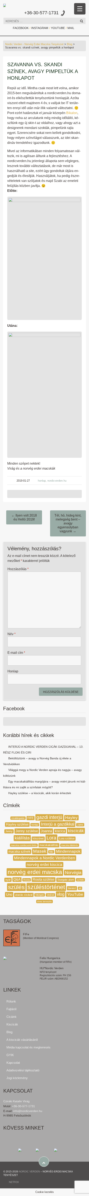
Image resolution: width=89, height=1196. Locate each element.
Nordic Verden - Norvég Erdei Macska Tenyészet (34, 44)
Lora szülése (67, 838)
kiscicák (76, 830)
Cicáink (11, 1016)
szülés (16, 887)
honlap (42, 480)
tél (80, 888)
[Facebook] (26, 1149)
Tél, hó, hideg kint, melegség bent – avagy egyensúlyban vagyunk (67, 523)
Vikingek (39, 895)
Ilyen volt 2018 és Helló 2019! (24, 517)
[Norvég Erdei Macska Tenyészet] (4, 5)
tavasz (72, 888)
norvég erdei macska (35, 872)
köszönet (38, 838)
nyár (8, 879)
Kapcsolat (13, 1062)
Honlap (12, 671)
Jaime (80, 824)
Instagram (39, 28)
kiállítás (22, 837)
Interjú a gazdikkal (57, 824)
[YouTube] (62, 1149)
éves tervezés (44, 901)
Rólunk (11, 1001)
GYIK (10, 1055)
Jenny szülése (27, 831)
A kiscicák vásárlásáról (22, 1039)
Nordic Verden (29, 1171)
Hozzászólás (18, 569)
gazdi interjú (49, 817)
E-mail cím (16, 652)
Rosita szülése (43, 879)
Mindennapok (68, 851)
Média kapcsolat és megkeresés (28, 1047)
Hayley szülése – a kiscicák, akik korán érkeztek (39, 793)
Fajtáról (11, 1009)
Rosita (26, 880)
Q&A (16, 879)
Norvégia (73, 872)
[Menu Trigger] (79, 8)
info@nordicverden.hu (27, 1111)
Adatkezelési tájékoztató (22, 1070)
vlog (60, 894)
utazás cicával (23, 894)
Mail (70, 28)
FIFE (31, 818)
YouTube (58, 28)
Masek (39, 851)
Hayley (71, 817)
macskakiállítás (49, 845)
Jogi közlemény (17, 1078)
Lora (51, 837)
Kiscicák (12, 1024)
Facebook (21, 28)
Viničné (50, 895)
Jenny (9, 831)
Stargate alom (65, 879)
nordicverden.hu (56, 480)
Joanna (46, 831)
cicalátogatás (18, 818)
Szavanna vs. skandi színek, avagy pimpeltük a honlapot (42, 71)
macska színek (19, 851)
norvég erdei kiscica (44, 864)
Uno (9, 894)
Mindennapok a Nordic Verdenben (44, 858)
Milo (51, 852)
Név (11, 634)
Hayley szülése (17, 824)
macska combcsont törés (24, 845)
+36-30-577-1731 (41, 12)
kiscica (60, 831)
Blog (69, 44)
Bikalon (71, 113)
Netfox (14, 1182)
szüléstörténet (46, 886)
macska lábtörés (69, 845)
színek (80, 880)
